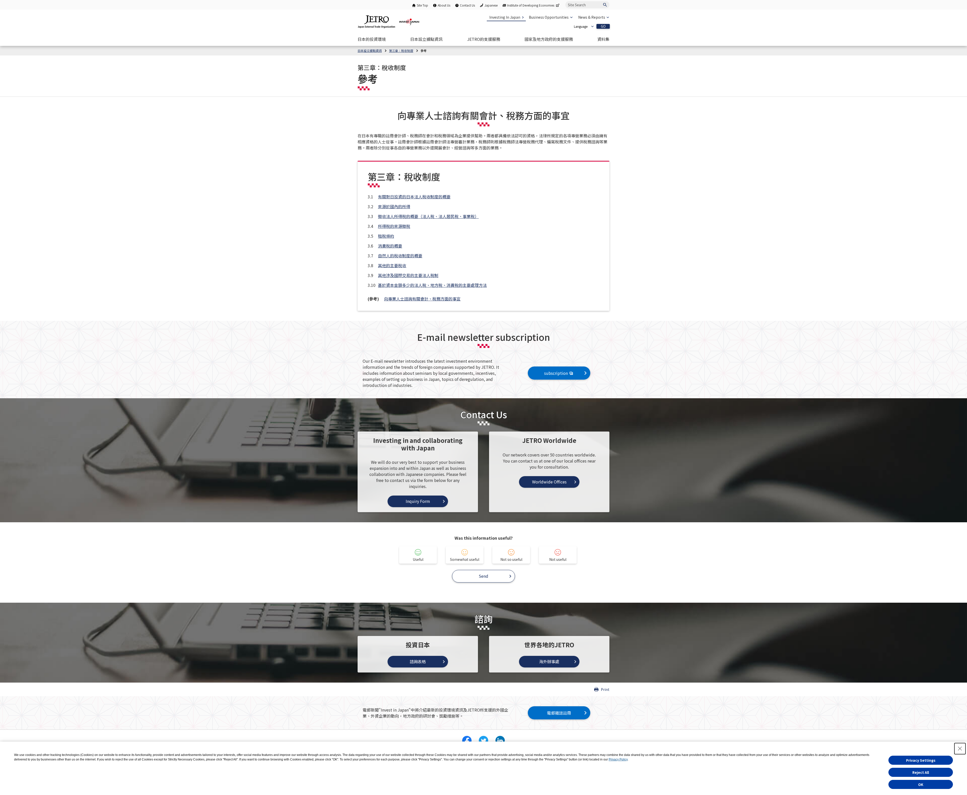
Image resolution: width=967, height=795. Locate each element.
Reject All (920, 772)
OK (920, 784)
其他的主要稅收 (392, 265)
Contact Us (467, 5)
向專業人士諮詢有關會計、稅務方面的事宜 (422, 299)
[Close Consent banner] (959, 748)
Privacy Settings (921, 760)
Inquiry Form (418, 501)
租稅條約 (386, 236)
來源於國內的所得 (394, 206)
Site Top (422, 5)
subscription (556, 373)
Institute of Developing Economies (530, 5)
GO (603, 26)
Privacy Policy (618, 759)
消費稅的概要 (390, 246)
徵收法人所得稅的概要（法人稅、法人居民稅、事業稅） (428, 216)
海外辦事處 (549, 661)
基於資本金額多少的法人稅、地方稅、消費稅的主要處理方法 (432, 285)
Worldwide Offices (549, 482)
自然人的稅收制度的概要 (400, 256)
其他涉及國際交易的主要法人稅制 (408, 275)
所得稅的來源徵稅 (394, 226)
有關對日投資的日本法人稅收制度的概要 (414, 197)
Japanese (491, 5)
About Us (444, 5)
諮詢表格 (418, 661)
